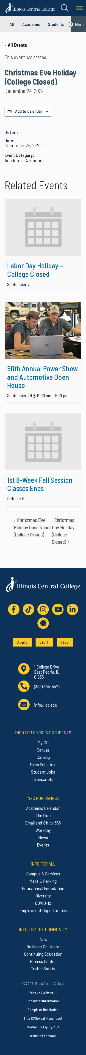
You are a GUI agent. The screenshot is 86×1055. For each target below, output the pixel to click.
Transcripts (43, 779)
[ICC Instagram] (43, 609)
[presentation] (43, 227)
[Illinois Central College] (30, 7)
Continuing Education (43, 953)
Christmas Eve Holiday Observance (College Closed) (33, 527)
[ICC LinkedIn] (72, 609)
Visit (44, 642)
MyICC (43, 742)
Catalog (43, 757)
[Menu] (79, 8)
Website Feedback (43, 1035)
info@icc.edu (45, 705)
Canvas (43, 749)
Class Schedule (43, 764)
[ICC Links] (43, 623)
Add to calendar (28, 111)
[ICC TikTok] (28, 609)
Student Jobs (43, 771)
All (11, 24)
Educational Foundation (43, 888)
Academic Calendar (23, 160)
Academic (31, 24)
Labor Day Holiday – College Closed (35, 269)
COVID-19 (43, 902)
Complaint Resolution (43, 1009)
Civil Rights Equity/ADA (43, 1027)
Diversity (43, 895)
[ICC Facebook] (14, 609)
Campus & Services (43, 873)
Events (43, 844)
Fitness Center (43, 961)
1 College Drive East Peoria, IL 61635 (46, 671)
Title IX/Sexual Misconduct (43, 1018)
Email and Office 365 (43, 822)
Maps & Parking (43, 880)
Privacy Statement (43, 992)
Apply (22, 642)
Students (56, 24)
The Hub (43, 815)
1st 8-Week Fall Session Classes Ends (39, 483)
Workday (43, 830)
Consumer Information (43, 1001)
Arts (43, 939)
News (43, 837)
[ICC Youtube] (58, 609)
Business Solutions (43, 946)
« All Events (16, 45)
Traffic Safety (43, 968)
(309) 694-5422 (47, 686)
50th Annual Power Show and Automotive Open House (42, 376)
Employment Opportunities (43, 910)
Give (65, 642)
